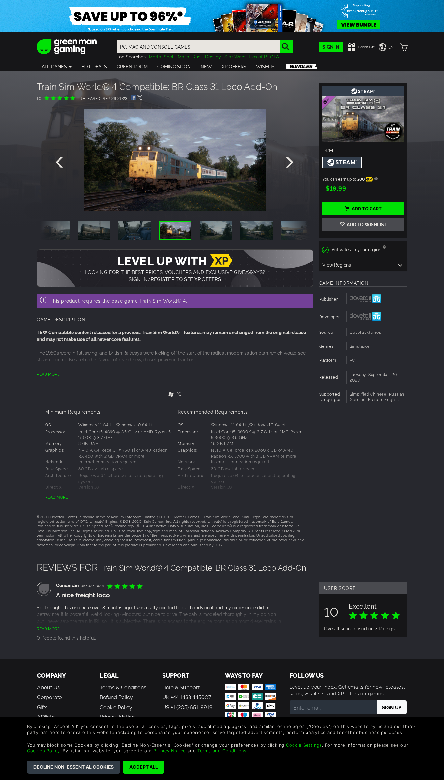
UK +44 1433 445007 (186, 696)
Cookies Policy (43, 750)
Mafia (183, 56)
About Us (48, 687)
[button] (56, 66)
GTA (274, 56)
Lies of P (258, 56)
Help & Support (181, 687)
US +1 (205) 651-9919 (187, 707)
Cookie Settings (304, 745)
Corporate (49, 696)
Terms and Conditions (222, 750)
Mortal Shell (162, 56)
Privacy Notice (169, 750)
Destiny (213, 56)
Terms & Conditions (123, 687)
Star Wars (234, 56)
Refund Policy (116, 696)
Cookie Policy (116, 707)
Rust (197, 56)
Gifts (42, 707)
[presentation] (60, 162)
